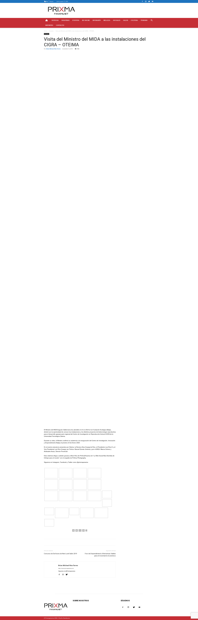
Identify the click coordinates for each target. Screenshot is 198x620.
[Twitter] (149, 1)
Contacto (60, 25)
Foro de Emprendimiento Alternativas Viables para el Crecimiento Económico (100, 555)
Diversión (97, 20)
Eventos (75, 20)
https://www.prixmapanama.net (66, 568)
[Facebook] (142, 1)
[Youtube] (152, 1)
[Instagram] (145, 1)
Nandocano (66, 618)
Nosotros (65, 20)
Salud (125, 20)
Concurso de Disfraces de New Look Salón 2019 (60, 554)
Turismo (144, 20)
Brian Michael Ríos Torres (53, 49)
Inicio (45, 31)
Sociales (116, 20)
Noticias (55, 20)
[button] (151, 21)
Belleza (107, 20)
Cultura (134, 20)
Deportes (49, 25)
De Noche (86, 20)
